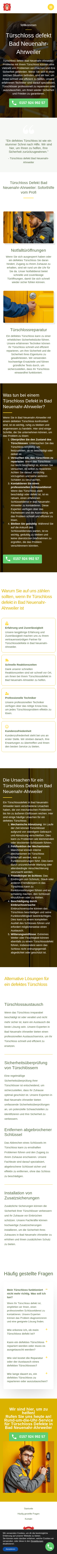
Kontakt (28, 1519)
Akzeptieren (10, 1549)
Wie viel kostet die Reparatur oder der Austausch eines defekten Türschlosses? (25, 1362)
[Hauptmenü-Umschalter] (51, 7)
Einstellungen (37, 1541)
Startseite (28, 1508)
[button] (28, 1294)
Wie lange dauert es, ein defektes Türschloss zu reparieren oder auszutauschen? (27, 1377)
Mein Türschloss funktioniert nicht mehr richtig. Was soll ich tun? (26, 1293)
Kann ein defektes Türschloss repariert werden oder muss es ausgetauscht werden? (26, 1346)
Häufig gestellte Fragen (28, 1514)
